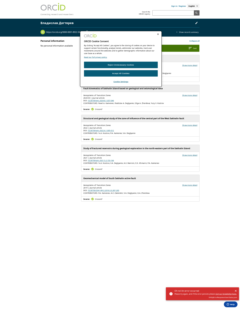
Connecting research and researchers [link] (56, 14)
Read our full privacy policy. (95, 57)
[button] (194, 41)
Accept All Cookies (121, 73)
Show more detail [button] (189, 65)
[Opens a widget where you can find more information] (231, 304)
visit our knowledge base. (226, 294)
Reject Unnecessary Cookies (121, 65)
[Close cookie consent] (158, 34)
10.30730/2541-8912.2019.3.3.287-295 (103, 190)
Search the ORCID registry (144, 13)
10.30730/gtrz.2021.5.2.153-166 (101, 160)
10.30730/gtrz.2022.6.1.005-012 (101, 130)
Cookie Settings (121, 81)
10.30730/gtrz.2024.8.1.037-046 (101, 100)
